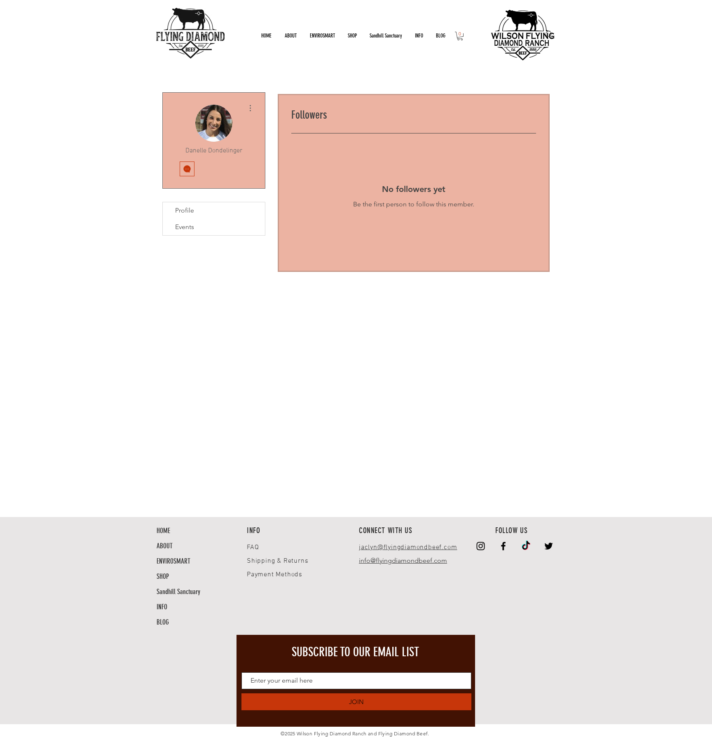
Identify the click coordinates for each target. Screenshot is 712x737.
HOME (163, 530)
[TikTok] (526, 546)
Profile (184, 210)
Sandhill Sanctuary (178, 591)
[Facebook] (503, 546)
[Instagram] (480, 546)
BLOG (163, 622)
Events (184, 227)
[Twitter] (548, 546)
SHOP (163, 576)
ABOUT (165, 546)
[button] (418, 36)
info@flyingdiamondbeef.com (403, 560)
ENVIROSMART (173, 561)
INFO (162, 607)
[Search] (549, 34)
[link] (460, 36)
